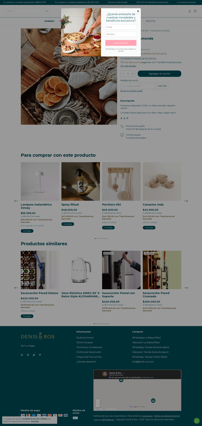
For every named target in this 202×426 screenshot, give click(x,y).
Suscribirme (121, 43)
